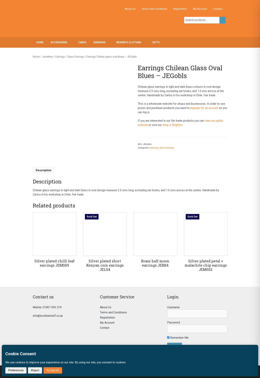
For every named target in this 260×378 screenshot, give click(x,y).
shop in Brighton (172, 125)
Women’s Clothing (128, 42)
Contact (218, 8)
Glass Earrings (75, 56)
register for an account (204, 108)
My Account (200, 8)
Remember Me (179, 337)
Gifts (156, 42)
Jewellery (47, 56)
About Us (130, 8)
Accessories (59, 42)
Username (173, 307)
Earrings (100, 42)
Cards (82, 42)
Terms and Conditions (154, 8)
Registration (180, 8)
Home (40, 42)
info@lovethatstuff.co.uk (48, 315)
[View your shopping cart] (222, 42)
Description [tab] (43, 170)
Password (173, 322)
